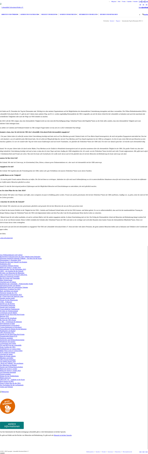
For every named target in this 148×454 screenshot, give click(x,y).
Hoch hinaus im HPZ (7, 381)
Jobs (119, 1)
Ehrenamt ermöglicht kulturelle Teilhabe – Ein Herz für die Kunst (21, 258)
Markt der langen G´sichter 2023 (10, 370)
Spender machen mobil (7, 298)
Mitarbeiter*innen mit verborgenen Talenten (14, 287)
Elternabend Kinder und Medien (10, 285)
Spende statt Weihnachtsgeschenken (11, 367)
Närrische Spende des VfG (8, 293)
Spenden (129, 1)
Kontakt (136, 1)
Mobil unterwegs (5, 378)
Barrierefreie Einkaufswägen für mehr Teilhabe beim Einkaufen (20, 256)
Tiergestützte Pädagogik (7, 305)
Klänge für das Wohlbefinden (9, 376)
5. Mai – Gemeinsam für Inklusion (11, 322)
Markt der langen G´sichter (8, 369)
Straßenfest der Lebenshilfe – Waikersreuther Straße (16, 284)
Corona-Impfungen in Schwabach (11, 327)
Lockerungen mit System (8, 343)
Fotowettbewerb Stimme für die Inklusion (13, 329)
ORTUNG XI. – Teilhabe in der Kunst (12, 379)
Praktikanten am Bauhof (7, 331)
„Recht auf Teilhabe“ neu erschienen (11, 363)
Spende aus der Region (7, 304)
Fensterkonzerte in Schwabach (9, 325)
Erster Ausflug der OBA (8, 347)
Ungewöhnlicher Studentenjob (9, 309)
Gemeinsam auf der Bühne (8, 313)
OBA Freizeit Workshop (8, 360)
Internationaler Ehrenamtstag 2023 (11, 294)
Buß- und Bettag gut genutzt (9, 291)
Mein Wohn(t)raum (6, 280)
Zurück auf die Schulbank (8, 318)
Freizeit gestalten (5, 374)
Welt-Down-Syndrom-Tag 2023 (10, 289)
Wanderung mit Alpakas (7, 341)
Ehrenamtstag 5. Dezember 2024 (10, 260)
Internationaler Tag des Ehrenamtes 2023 (13, 269)
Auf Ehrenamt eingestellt (8, 372)
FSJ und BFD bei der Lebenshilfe (10, 345)
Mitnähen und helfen (6, 358)
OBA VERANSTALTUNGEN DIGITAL (13, 275)
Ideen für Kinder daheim (8, 356)
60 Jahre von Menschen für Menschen (12, 273)
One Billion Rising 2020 (8, 361)
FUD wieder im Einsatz (7, 352)
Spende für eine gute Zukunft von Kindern (13, 262)
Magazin (113, 1)
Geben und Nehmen (6, 387)
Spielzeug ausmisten (6, 338)
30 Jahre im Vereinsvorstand (9, 311)
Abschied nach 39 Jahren (8, 282)
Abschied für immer (6, 354)
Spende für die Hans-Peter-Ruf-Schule (12, 314)
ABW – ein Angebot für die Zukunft (11, 271)
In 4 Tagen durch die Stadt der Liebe (11, 296)
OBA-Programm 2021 (7, 332)
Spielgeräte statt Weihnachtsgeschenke (12, 340)
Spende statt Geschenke (7, 307)
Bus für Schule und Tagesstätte (10, 278)
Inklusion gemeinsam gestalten (9, 276)
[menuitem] (113, 1)
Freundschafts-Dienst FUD (8, 336)
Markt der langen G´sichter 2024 (10, 267)
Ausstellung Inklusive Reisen (9, 266)
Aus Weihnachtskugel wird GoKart (11, 255)
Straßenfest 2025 (5, 264)
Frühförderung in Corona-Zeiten (10, 349)
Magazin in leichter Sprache (63, 435)
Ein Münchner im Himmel (8, 365)
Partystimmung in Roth (7, 323)
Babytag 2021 (4, 316)
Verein (123, 1)
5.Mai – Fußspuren (6, 302)
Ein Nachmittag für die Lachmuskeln (11, 385)
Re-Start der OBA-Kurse (8, 320)
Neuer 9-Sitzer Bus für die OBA (10, 383)
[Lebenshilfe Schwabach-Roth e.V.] (11, 11)
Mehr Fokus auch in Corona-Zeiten (11, 351)
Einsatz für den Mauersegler (9, 300)
